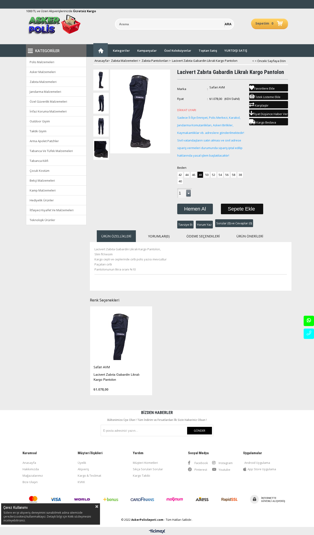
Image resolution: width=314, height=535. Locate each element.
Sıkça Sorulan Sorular (148, 469)
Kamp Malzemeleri (43, 190)
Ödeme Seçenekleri (203, 236)
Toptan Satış (208, 50)
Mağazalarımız (33, 475)
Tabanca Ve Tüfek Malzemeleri (51, 151)
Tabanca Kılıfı (39, 161)
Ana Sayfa (100, 50)
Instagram (225, 463)
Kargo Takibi (141, 475)
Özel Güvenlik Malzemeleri (48, 101)
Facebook (201, 463)
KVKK (81, 482)
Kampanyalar (147, 50)
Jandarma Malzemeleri (45, 92)
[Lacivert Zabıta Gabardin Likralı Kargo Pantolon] (121, 336)
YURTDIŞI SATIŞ (235, 50)
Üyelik (82, 463)
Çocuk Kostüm (39, 171)
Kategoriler (121, 50)
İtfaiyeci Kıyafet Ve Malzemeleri (52, 210)
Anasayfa (29, 463)
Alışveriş (83, 469)
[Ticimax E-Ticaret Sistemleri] (157, 531)
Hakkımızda (31, 469)
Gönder (199, 431)
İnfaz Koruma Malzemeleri (48, 111)
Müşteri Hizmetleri (145, 463)
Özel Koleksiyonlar (177, 50)
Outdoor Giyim (40, 121)
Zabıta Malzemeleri (43, 82)
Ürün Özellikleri (116, 236)
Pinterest (200, 469)
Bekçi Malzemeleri (42, 180)
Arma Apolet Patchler (44, 141)
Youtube (224, 469)
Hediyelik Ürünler (42, 200)
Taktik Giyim (38, 131)
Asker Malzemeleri (43, 72)
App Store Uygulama (262, 469)
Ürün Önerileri (250, 236)
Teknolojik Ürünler (42, 220)
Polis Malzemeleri (42, 62)
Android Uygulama (257, 463)
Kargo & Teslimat (89, 475)
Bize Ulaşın (30, 482)
